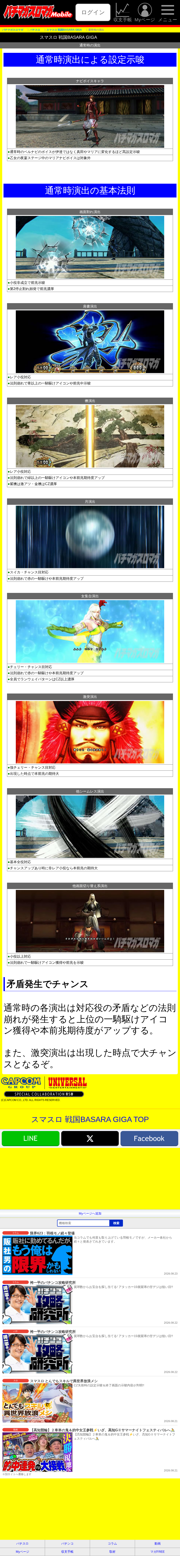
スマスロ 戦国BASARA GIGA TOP (90, 1119)
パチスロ (22, 1543)
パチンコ (67, 1543)
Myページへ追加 (90, 1213)
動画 (158, 1543)
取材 (112, 1551)
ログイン (93, 12)
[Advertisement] (90, 1178)
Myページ (145, 19)
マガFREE (157, 1551)
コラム (112, 1543)
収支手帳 (122, 19)
